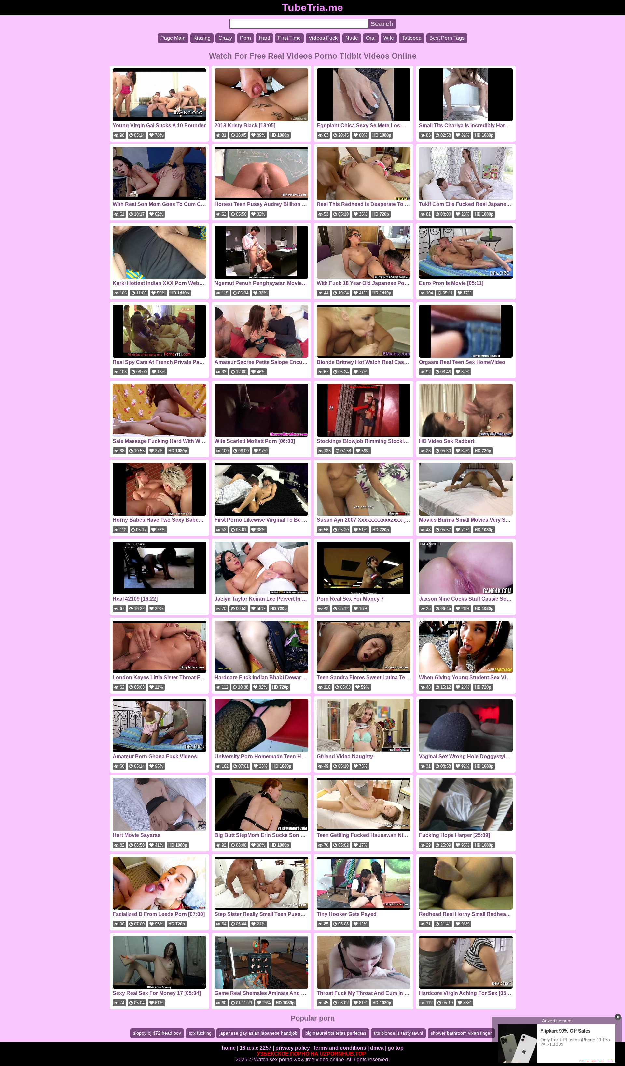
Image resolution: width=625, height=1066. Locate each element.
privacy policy (292, 1048)
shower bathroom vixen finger (461, 1033)
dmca (377, 1048)
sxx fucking (200, 1033)
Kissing (202, 38)
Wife (388, 38)
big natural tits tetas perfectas (335, 1033)
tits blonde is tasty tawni (398, 1033)
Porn (245, 38)
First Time (289, 38)
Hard (264, 38)
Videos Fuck (323, 38)
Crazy (225, 38)
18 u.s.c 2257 (255, 1048)
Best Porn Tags (447, 38)
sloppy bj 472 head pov (157, 1033)
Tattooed (412, 38)
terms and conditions (340, 1048)
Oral (371, 38)
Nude (351, 38)
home (229, 1048)
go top (396, 1048)
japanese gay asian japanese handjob (258, 1033)
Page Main (173, 38)
